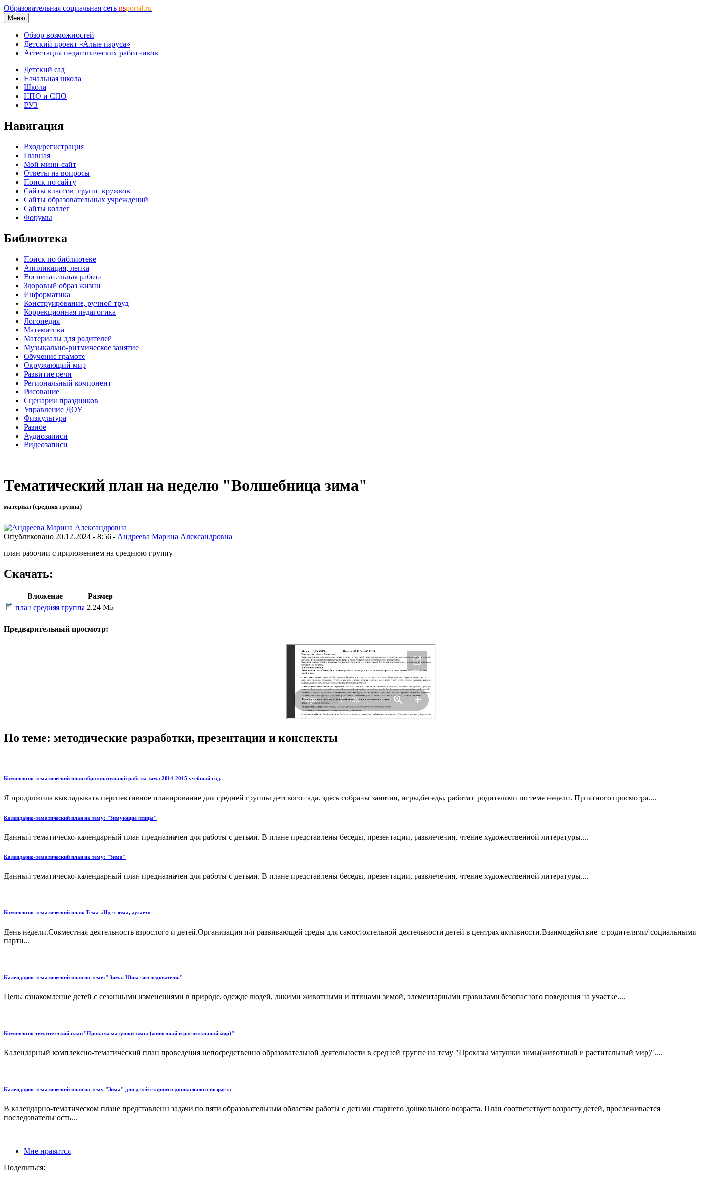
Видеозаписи (46, 445)
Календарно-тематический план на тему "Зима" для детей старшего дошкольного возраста (117, 1089)
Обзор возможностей (59, 35)
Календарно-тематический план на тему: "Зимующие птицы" (80, 818)
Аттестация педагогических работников (91, 53)
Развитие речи (48, 374)
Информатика (47, 294)
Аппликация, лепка (56, 268)
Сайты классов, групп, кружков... (80, 191)
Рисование (41, 391)
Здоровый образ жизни (62, 285)
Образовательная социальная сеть (78, 8)
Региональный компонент (67, 383)
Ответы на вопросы (57, 173)
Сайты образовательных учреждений (86, 199)
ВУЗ (31, 105)
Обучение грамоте (54, 356)
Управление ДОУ (53, 409)
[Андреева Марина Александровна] (65, 528)
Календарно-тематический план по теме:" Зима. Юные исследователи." (93, 977)
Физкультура (45, 418)
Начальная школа (52, 78)
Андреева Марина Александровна (174, 536)
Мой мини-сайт (50, 164)
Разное (35, 427)
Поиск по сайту (50, 182)
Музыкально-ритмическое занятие (81, 347)
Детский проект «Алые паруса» (77, 44)
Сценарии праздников (61, 400)
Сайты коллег (47, 208)
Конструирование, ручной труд (76, 303)
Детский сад (44, 69)
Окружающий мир (55, 365)
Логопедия (42, 321)
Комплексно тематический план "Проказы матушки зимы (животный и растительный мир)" (119, 1033)
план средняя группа (50, 608)
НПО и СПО (45, 96)
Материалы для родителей (68, 338)
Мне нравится (47, 1151)
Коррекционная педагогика (70, 312)
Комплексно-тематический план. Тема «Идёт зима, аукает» (77, 912)
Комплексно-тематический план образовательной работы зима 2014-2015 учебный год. (113, 778)
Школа (35, 87)
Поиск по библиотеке (60, 259)
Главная (37, 155)
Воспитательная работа (63, 277)
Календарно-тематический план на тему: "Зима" (65, 857)
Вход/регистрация (54, 146)
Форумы (38, 217)
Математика (44, 330)
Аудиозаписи (46, 436)
